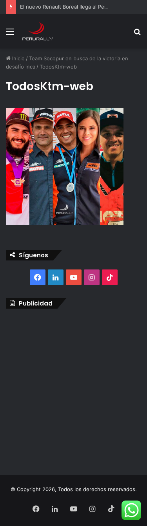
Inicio (18, 58)
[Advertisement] (73, 389)
